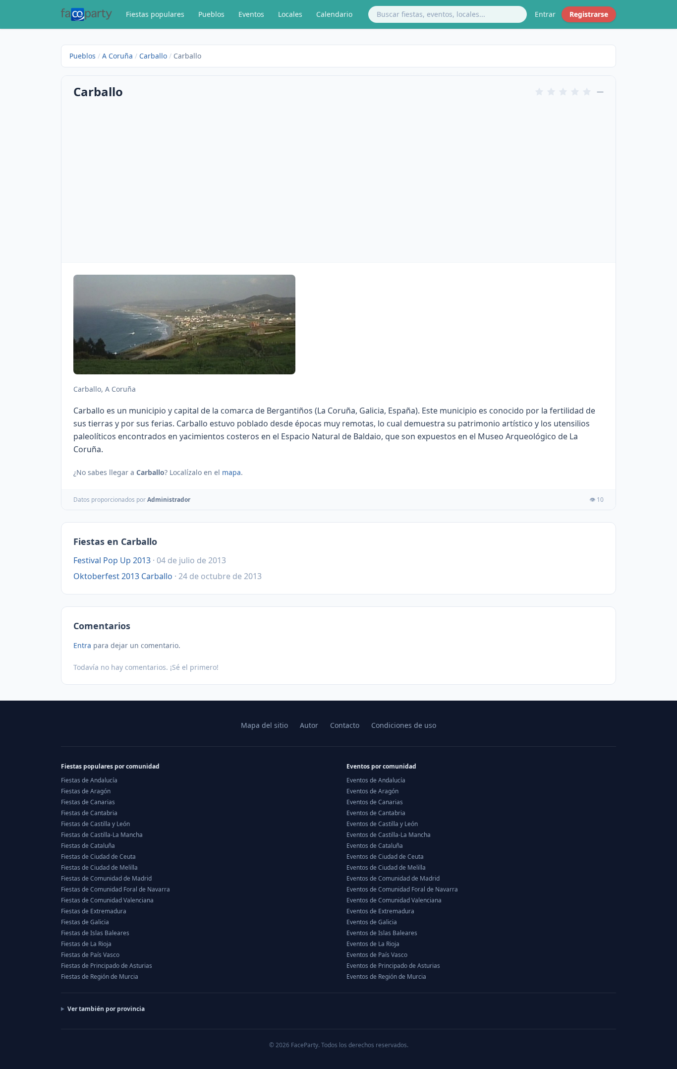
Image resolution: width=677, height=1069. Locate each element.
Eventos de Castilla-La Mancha (388, 835)
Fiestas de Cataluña (88, 845)
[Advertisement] (338, 180)
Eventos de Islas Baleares (381, 933)
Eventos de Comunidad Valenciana (394, 900)
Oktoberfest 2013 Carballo (122, 576)
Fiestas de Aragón (86, 791)
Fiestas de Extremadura (93, 911)
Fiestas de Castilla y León (95, 824)
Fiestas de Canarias (88, 802)
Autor (309, 725)
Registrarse (588, 14)
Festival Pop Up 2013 (112, 560)
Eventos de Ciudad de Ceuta (385, 856)
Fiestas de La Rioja (86, 944)
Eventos (251, 14)
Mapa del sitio (264, 725)
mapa (231, 472)
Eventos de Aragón (372, 791)
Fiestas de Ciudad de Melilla (99, 867)
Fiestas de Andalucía (89, 780)
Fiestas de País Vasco (90, 954)
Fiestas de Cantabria (89, 813)
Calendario (334, 14)
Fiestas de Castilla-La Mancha (102, 835)
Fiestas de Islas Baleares (95, 933)
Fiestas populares (155, 14)
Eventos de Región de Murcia (386, 976)
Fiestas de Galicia (85, 922)
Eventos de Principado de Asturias (393, 965)
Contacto (344, 725)
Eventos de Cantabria (375, 813)
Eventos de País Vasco (376, 954)
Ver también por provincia (106, 1009)
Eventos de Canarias (374, 802)
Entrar (545, 14)
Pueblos (211, 14)
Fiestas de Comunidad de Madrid (106, 878)
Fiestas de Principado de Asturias (106, 965)
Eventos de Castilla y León (382, 824)
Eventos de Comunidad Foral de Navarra (402, 889)
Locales (290, 14)
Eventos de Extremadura (380, 911)
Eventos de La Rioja (372, 944)
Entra (82, 645)
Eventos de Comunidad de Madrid (393, 878)
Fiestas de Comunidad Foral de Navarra (115, 889)
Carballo (153, 55)
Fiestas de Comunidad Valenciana (107, 900)
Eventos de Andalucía (375, 780)
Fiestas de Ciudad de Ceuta (98, 856)
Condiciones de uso (403, 725)
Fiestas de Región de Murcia (99, 976)
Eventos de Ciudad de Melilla (386, 867)
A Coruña (117, 55)
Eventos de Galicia (371, 922)
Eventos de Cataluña (374, 845)
